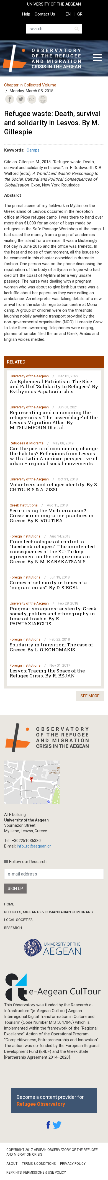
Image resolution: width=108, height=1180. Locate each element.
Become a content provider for (50, 1100)
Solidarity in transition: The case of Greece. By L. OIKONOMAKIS (51, 647)
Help (26, 14)
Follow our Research (28, 861)
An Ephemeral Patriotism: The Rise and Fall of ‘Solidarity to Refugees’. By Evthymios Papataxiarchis (54, 386)
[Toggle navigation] (97, 58)
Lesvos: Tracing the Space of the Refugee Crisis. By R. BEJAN (47, 673)
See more (90, 695)
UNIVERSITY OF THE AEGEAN (54, 4)
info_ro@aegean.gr (34, 846)
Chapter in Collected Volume (30, 85)
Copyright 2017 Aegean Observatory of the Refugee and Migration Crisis (52, 1152)
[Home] (44, 58)
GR (80, 14)
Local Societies (18, 920)
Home (9, 904)
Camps (33, 150)
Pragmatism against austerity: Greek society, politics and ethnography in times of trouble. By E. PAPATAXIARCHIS (53, 616)
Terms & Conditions (39, 1164)
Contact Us (45, 14)
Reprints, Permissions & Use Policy (36, 1172)
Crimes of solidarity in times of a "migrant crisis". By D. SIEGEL (48, 585)
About (11, 1164)
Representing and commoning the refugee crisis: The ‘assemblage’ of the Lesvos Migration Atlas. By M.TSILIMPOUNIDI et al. (53, 420)
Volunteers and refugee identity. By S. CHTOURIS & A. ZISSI (54, 487)
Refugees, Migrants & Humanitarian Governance (49, 912)
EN (68, 14)
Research (13, 928)
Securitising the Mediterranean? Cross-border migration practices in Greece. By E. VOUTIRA (52, 515)
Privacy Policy (73, 1164)
